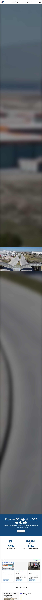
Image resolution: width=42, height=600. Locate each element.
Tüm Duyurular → (37, 560)
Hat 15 (4, 571)
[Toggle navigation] (40, 2)
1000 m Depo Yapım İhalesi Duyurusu (20, 571)
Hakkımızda (21, 531)
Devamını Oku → (6, 580)
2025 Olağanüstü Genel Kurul (34, 571)
